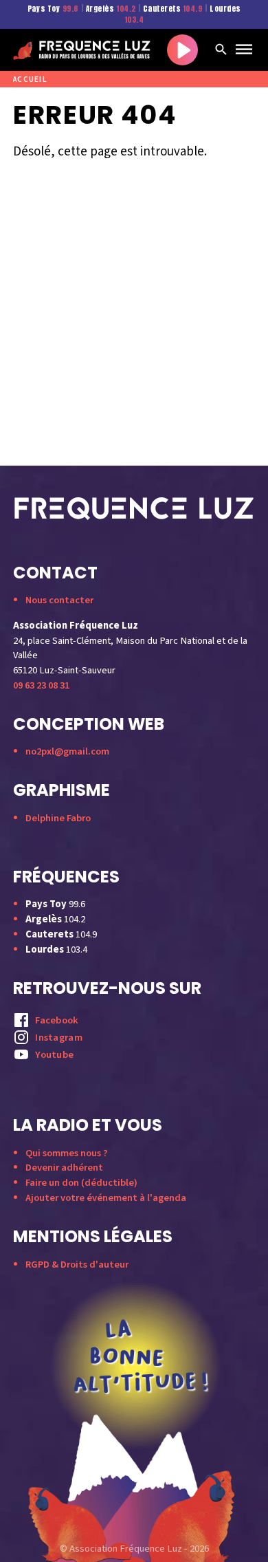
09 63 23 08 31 (41, 685)
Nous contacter (59, 600)
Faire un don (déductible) (81, 1182)
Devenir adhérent (64, 1167)
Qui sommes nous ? (66, 1153)
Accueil (30, 79)
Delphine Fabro (58, 818)
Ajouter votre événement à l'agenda (105, 1198)
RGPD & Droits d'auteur (77, 1264)
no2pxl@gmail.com (67, 751)
